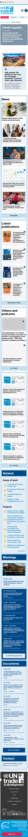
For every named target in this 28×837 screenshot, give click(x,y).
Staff (14, 795)
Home (2, 22)
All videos (14, 368)
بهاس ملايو (11, 730)
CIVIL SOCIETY (14, 791)
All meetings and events (14, 656)
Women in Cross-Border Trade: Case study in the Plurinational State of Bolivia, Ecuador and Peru (13, 687)
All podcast (14, 465)
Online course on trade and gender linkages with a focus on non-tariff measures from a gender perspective (13, 607)
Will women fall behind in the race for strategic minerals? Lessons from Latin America (13, 76)
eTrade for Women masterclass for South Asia (13, 618)
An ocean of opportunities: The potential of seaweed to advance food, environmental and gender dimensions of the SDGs (14, 714)
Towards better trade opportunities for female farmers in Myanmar (14, 739)
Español (11, 691)
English (5, 678)
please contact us (12, 765)
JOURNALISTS (14, 798)
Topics (8, 22)
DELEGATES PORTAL (14, 788)
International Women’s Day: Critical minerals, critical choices (14, 583)
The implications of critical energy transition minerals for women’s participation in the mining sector (13, 673)
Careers (14, 804)
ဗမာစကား (11, 742)
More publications (14, 303)
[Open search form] (22, 10)
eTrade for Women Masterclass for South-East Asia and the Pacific (13, 594)
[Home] (6, 10)
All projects (21, 551)
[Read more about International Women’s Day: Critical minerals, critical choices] (14, 569)
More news (14, 215)
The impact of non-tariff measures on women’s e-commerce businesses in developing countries (11, 700)
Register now (11, 834)
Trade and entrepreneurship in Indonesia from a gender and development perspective (13, 727)
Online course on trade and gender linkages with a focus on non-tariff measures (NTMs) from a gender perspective (14, 630)
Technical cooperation (14, 801)
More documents (14, 750)
